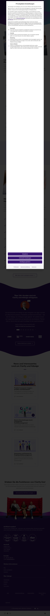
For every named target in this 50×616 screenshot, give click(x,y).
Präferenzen (16, 267)
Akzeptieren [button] (25, 254)
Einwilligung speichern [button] (25, 261)
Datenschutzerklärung (20, 18)
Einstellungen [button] (10, 19)
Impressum (34, 267)
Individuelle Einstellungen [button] (25, 258)
